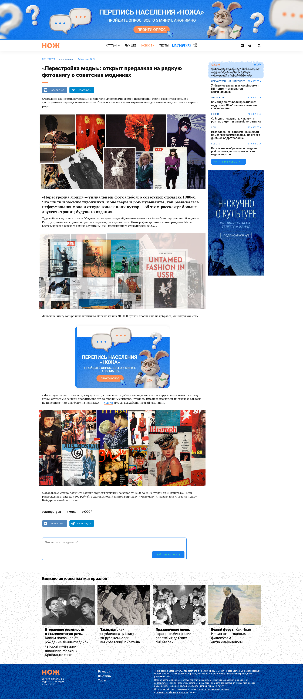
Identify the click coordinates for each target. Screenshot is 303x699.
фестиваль (217, 97)
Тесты (164, 45)
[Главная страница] (51, 45)
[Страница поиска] (259, 46)
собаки (215, 65)
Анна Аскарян (66, 59)
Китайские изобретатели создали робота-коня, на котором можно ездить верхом (234, 151)
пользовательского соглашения (213, 689)
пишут (108, 402)
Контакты (105, 676)
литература (48, 59)
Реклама (104, 671)
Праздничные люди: (174, 635)
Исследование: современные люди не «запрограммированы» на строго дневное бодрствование (235, 135)
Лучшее (130, 45)
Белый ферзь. (231, 635)
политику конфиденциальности (172, 692)
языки (215, 114)
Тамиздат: (120, 635)
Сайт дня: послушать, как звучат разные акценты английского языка (236, 120)
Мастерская (181, 45)
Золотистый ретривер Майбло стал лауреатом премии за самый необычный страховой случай (235, 72)
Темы (102, 680)
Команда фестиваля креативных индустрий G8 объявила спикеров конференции (234, 105)
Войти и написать (168, 554)
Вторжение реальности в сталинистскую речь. (67, 642)
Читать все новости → (228, 161)
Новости (147, 45)
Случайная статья (195, 45)
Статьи (111, 45)
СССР (88, 512)
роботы (215, 144)
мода (72, 512)
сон (213, 127)
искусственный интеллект (228, 81)
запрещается (161, 683)
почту (221, 686)
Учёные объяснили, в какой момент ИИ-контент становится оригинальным (235, 88)
